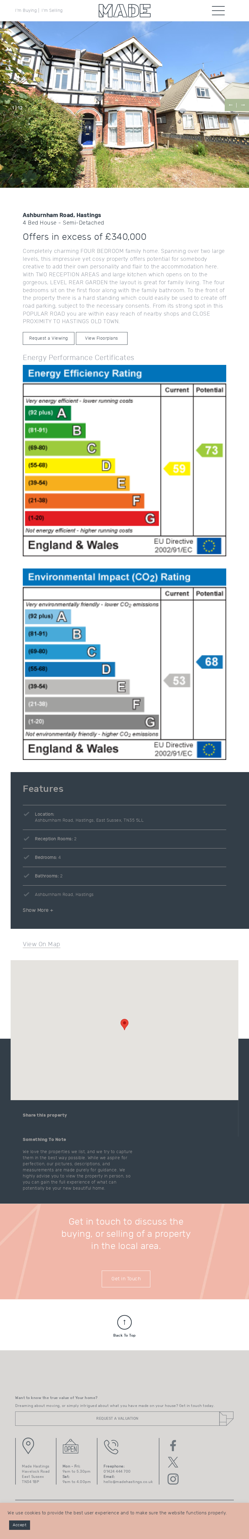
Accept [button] (19, 1525)
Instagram (173, 1479)
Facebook (173, 1445)
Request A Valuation (117, 1418)
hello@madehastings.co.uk (128, 1482)
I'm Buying (26, 11)
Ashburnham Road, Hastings (64, 895)
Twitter (173, 1462)
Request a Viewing (48, 338)
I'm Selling (52, 11)
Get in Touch (126, 1278)
